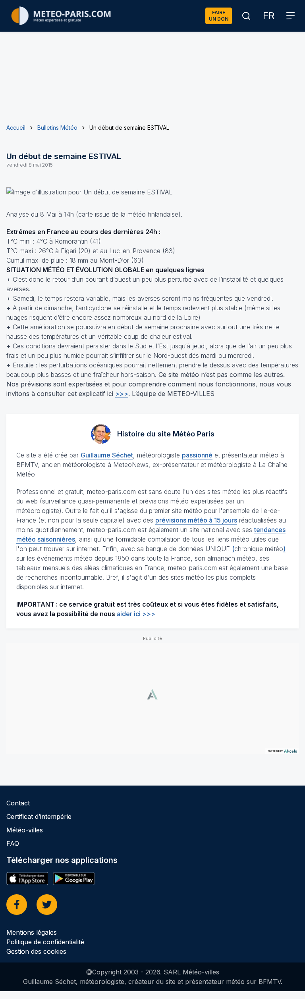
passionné (197, 455)
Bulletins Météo (57, 127)
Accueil (15, 127)
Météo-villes (24, 830)
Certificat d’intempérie (38, 816)
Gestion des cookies (36, 951)
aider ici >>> (136, 614)
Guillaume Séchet (107, 455)
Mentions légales (31, 932)
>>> (121, 394)
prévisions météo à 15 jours (196, 520)
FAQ (12, 843)
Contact (18, 803)
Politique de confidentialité (45, 942)
